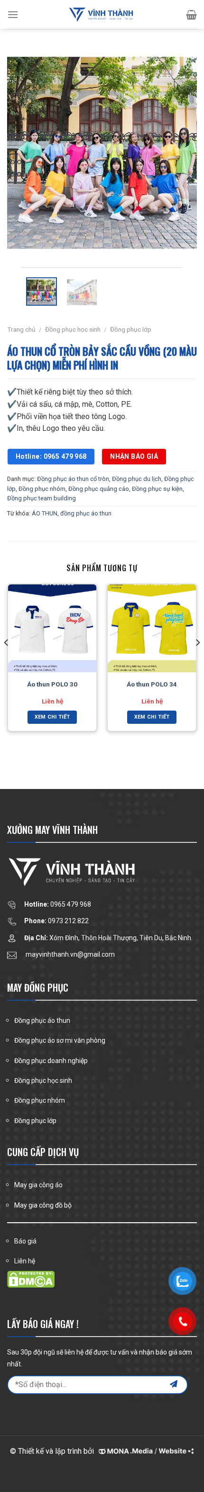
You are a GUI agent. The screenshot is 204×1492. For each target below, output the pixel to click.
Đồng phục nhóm (42, 488)
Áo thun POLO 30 (52, 684)
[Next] (181, 154)
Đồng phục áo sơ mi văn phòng (59, 1040)
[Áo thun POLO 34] (152, 628)
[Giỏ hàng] (191, 14)
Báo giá (25, 1241)
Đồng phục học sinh (73, 329)
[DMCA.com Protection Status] (31, 1279)
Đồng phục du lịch (136, 478)
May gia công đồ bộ (43, 1205)
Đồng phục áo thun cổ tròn (73, 478)
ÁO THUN (44, 513)
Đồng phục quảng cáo (98, 488)
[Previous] (22, 154)
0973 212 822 (68, 921)
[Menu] (13, 14)
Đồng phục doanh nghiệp (51, 1060)
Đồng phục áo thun (42, 1020)
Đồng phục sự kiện (157, 488)
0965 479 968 (70, 904)
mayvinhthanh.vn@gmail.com (70, 954)
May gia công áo (38, 1185)
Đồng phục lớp (130, 329)
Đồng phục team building (41, 498)
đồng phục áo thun (85, 513)
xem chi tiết (52, 717)
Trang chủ (21, 329)
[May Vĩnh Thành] (102, 14)
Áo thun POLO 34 (152, 684)
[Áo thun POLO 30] (52, 628)
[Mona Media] (145, 1451)
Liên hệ (24, 1261)
